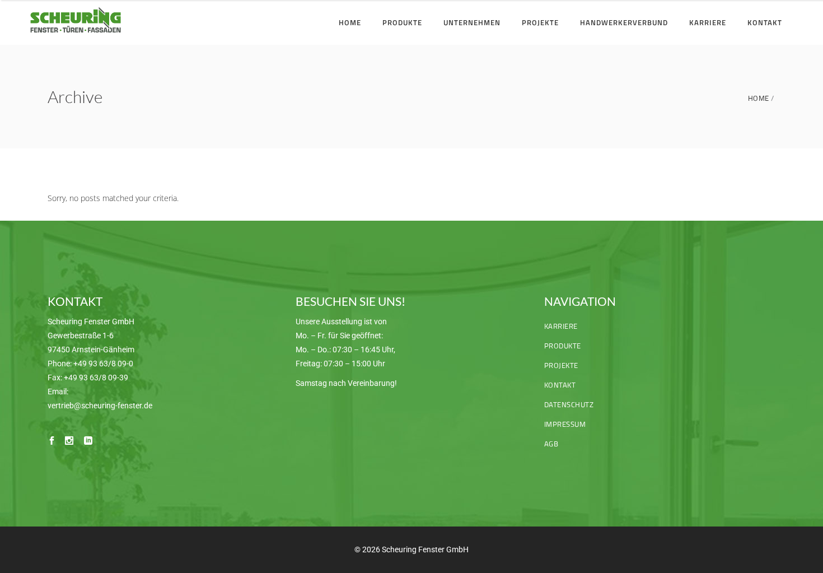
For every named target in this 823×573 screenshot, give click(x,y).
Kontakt (560, 384)
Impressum (565, 424)
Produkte (562, 345)
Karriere (561, 326)
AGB (551, 443)
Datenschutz (569, 404)
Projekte (561, 365)
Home (758, 98)
